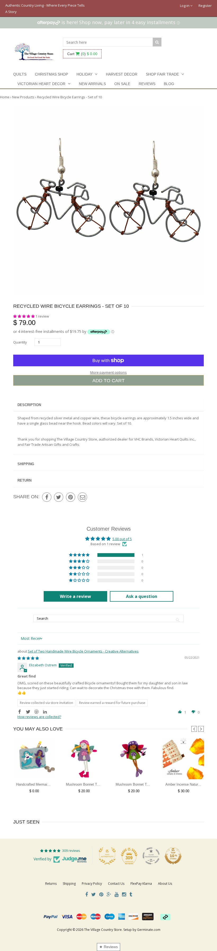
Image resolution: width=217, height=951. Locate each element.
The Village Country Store (103, 929)
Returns (51, 883)
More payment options (108, 372)
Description (29, 405)
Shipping (25, 464)
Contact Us (116, 883)
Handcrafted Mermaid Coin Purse (41, 784)
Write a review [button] (75, 596)
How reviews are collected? (39, 716)
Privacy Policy (92, 883)
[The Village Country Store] (34, 50)
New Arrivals (92, 84)
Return (24, 480)
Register (205, 5)
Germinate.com (148, 929)
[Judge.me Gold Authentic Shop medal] (107, 855)
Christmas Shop (51, 74)
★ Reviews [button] (108, 947)
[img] (28, 658)
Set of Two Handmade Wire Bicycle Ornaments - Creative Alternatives (83, 651)
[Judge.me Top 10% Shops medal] (173, 855)
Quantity (20, 342)
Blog (169, 84)
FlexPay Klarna (141, 883)
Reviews (147, 84)
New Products (23, 97)
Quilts (19, 74)
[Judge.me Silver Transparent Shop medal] (151, 855)
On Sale (122, 84)
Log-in (185, 5)
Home (5, 97)
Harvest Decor (121, 74)
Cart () (82, 54)
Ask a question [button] (141, 596)
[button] (24, 316)
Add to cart (108, 380)
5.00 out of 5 (122, 538)
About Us (165, 883)
